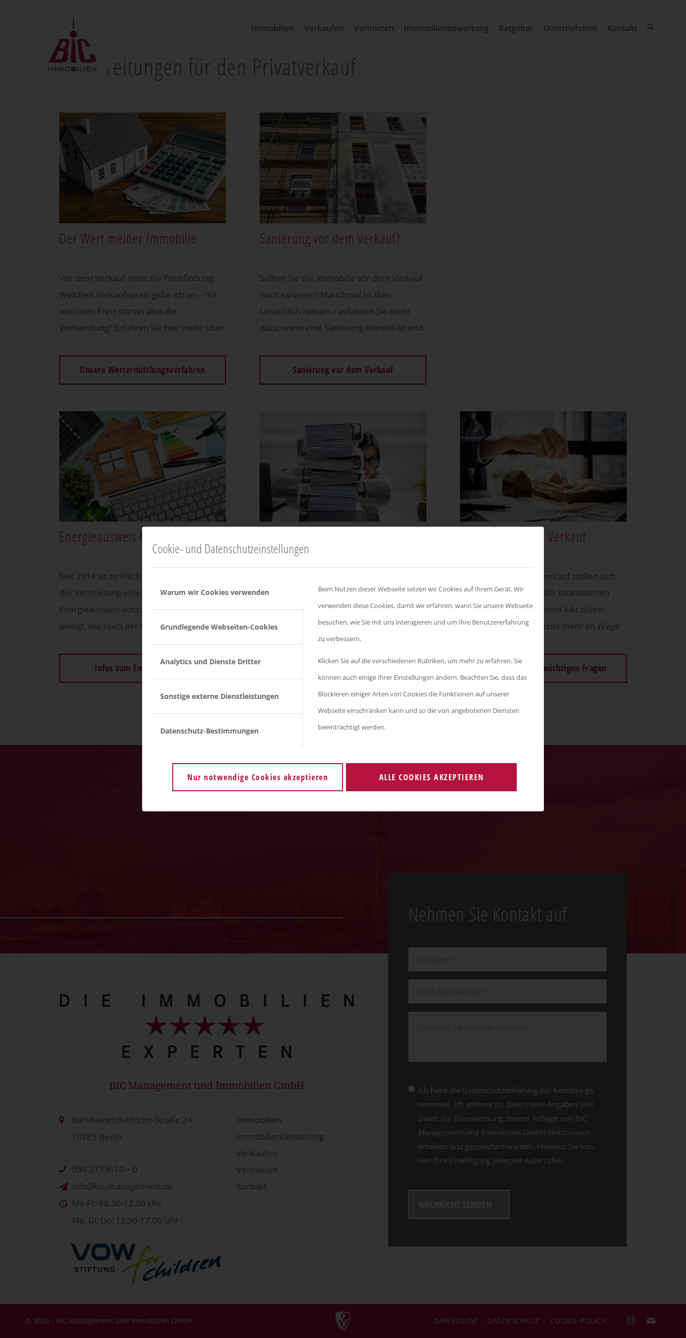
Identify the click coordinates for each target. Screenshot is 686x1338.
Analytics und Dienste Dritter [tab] (210, 661)
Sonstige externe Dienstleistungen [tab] (219, 696)
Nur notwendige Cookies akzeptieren (257, 777)
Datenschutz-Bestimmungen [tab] (209, 731)
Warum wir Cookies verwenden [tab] (214, 592)
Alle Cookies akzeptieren (431, 777)
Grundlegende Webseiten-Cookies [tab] (219, 627)
